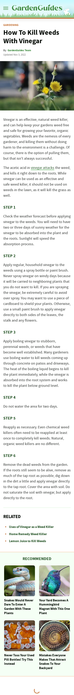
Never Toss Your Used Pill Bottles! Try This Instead (19, 659)
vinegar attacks (42, 168)
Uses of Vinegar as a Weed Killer (31, 527)
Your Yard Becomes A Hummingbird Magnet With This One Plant (54, 606)
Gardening (10, 25)
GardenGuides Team (19, 50)
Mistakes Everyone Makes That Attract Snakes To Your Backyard (52, 661)
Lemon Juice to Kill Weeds (27, 541)
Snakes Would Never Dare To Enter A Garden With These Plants (18, 606)
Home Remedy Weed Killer (28, 534)
